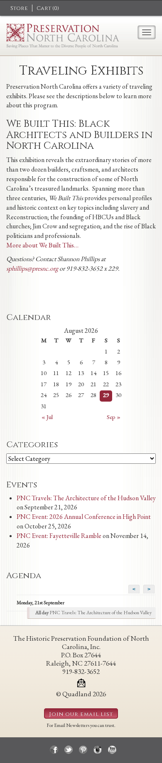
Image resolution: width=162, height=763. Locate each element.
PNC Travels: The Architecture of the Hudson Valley (86, 498)
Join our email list (81, 714)
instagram (97, 750)
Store (19, 8)
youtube (112, 750)
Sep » (113, 417)
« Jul (47, 417)
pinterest (83, 750)
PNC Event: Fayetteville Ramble (59, 535)
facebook (54, 750)
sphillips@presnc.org (32, 268)
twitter (68, 750)
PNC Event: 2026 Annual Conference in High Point (84, 516)
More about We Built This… (42, 245)
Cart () (48, 8)
